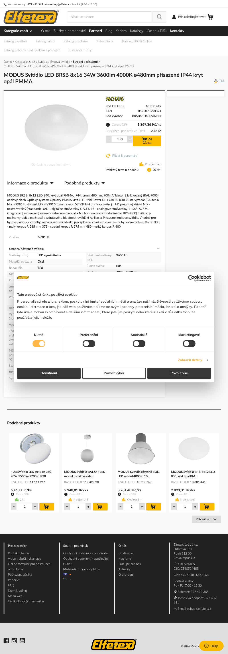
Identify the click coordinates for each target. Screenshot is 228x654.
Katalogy (136, 31)
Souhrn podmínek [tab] (75, 545)
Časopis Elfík (157, 31)
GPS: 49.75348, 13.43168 (191, 575)
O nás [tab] (122, 545)
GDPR (67, 564)
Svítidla (43, 61)
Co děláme (125, 553)
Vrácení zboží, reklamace (24, 558)
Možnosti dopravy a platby (81, 569)
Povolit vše (179, 373)
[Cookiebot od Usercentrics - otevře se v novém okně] (191, 278)
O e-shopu (125, 574)
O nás (45, 31)
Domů (8, 61)
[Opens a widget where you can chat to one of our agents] (211, 646)
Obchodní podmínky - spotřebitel (85, 558)
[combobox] (110, 16)
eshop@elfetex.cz (60, 4)
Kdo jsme (124, 558)
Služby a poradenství (70, 31)
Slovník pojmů (17, 590)
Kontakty (177, 31)
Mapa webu (16, 596)
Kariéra (121, 31)
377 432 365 (35, 4)
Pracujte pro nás (129, 564)
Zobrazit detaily (190, 360)
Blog (108, 31)
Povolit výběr (114, 373)
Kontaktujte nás (18, 553)
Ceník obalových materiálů (26, 601)
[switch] (89, 344)
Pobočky (14, 580)
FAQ (11, 585)
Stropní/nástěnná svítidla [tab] (26, 249)
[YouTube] (22, 641)
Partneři (95, 31)
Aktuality (124, 569)
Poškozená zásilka (20, 574)
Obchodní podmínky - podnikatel (85, 553)
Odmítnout (49, 373)
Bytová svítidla (60, 61)
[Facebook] (6, 641)
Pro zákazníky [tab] (17, 545)
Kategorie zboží (16, 31)
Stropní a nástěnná (86, 61)
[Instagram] (14, 641)
